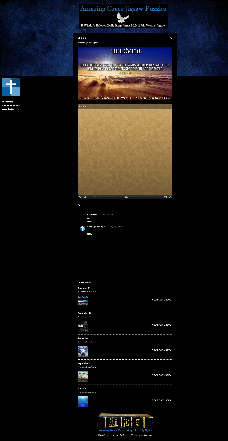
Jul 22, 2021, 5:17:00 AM (106, 215)
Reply (89, 222)
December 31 (84, 288)
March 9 (82, 388)
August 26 (83, 338)
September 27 (84, 363)
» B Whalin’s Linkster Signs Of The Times (112, 435)
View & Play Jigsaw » (162, 300)
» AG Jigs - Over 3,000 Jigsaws (141, 435)
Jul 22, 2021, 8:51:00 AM (116, 227)
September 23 (84, 313)
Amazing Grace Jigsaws (97, 227)
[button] (171, 38)
